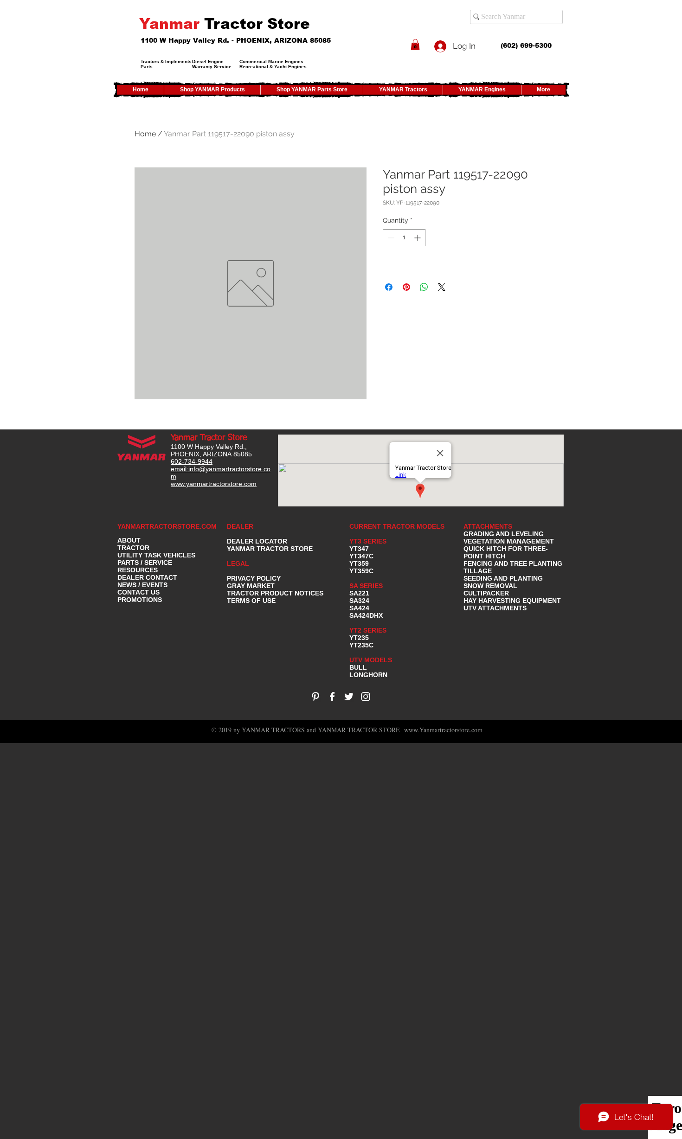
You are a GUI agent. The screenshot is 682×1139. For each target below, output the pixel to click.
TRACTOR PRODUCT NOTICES (275, 593)
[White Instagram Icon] (366, 697)
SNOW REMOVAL (490, 585)
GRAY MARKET (251, 585)
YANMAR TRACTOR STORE (270, 548)
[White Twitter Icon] (349, 697)
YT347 (359, 548)
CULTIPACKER (486, 593)
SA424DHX (366, 615)
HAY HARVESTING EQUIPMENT (512, 600)
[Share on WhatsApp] (424, 287)
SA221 (359, 593)
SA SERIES (366, 585)
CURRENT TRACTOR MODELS (397, 526)
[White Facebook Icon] (332, 697)
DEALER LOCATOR (257, 541)
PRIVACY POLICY (254, 578)
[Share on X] (441, 287)
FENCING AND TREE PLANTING (512, 563)
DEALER (240, 526)
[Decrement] (390, 238)
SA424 (359, 608)
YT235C (361, 645)
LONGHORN (368, 674)
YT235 (359, 637)
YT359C (361, 571)
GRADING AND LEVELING (503, 534)
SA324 (359, 600)
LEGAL (238, 563)
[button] (415, 44)
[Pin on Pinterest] (406, 287)
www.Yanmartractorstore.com (443, 729)
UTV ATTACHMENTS (495, 608)
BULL (358, 667)
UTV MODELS (370, 660)
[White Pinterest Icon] (315, 697)
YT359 (359, 563)
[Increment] (418, 238)
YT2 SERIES (367, 630)
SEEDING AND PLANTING (503, 578)
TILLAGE (477, 571)
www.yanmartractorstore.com (214, 483)
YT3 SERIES (367, 541)
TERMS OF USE (251, 600)
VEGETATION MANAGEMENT (508, 541)
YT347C (361, 556)
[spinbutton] (404, 238)
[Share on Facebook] (388, 287)
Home (145, 133)
